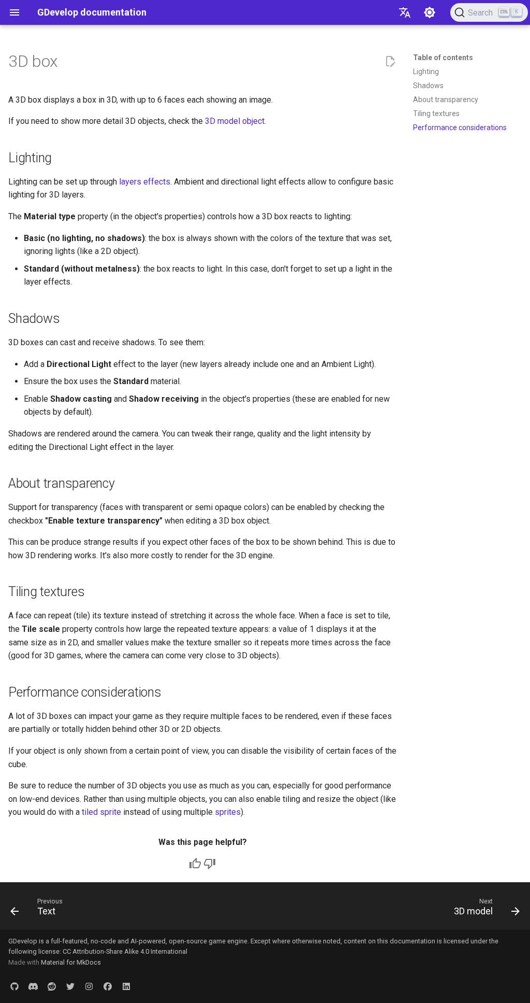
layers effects (144, 182)
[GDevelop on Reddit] (51, 986)
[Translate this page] (404, 12)
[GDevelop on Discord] (33, 986)
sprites (228, 812)
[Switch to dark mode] (429, 12)
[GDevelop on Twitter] (70, 986)
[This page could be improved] (209, 863)
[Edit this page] (390, 61)
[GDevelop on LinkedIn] (126, 986)
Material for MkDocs (71, 962)
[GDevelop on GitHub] (14, 986)
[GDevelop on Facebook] (107, 986)
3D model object (234, 121)
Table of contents (443, 57)
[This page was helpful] (195, 863)
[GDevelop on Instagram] (89, 986)
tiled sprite (101, 812)
